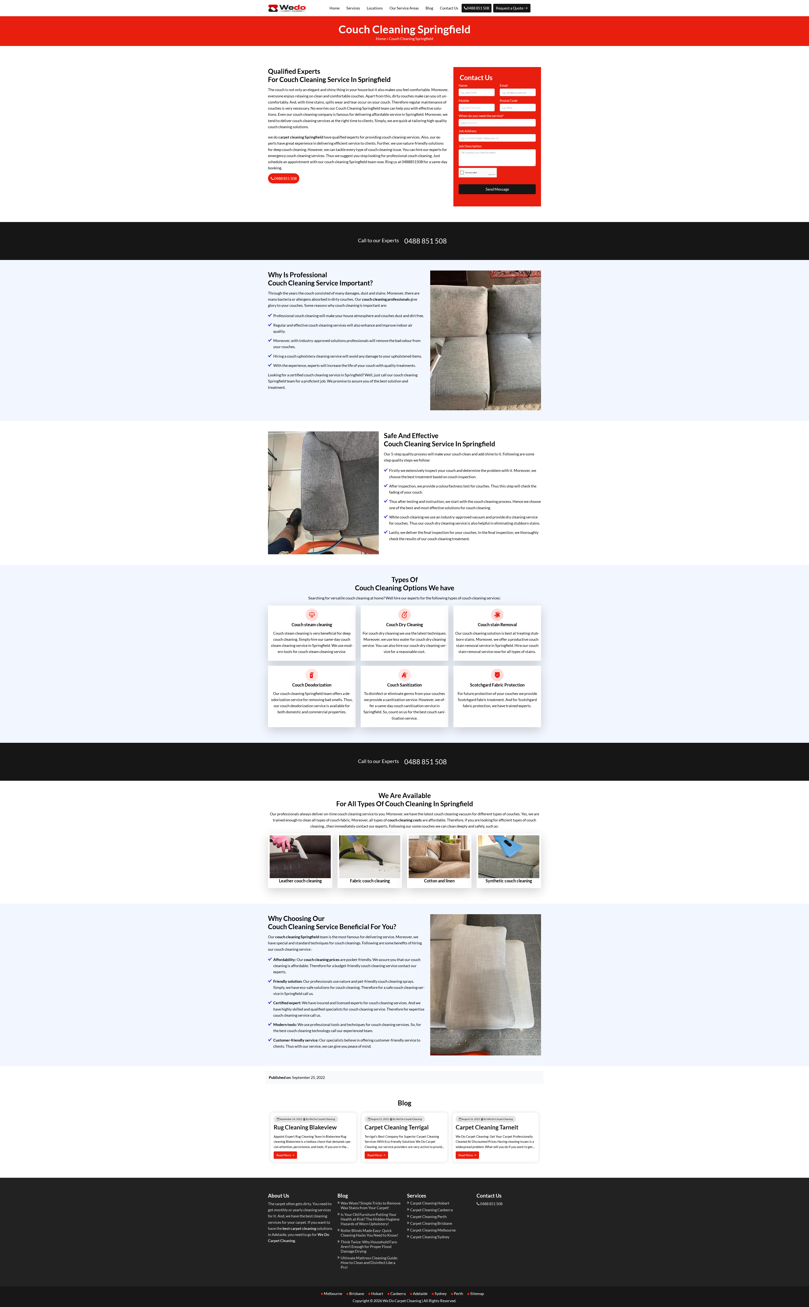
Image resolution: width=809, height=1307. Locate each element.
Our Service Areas (404, 8)
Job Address (468, 131)
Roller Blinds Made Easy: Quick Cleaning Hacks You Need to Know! (369, 1232)
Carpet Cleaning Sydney (429, 1236)
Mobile (464, 100)
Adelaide (420, 1293)
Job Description (470, 146)
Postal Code (508, 100)
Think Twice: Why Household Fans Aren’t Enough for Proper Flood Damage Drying (369, 1246)
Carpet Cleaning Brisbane (431, 1223)
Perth (458, 1293)
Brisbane (356, 1293)
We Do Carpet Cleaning (402, 1300)
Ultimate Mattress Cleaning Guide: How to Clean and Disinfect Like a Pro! (369, 1262)
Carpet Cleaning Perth (428, 1216)
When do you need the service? (481, 116)
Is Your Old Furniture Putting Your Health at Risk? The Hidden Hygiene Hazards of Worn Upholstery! (370, 1219)
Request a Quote (510, 8)
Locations (375, 8)
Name (463, 85)
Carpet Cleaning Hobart (429, 1203)
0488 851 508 (478, 8)
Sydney (441, 1293)
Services (353, 8)
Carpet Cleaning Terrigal (397, 1127)
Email (504, 85)
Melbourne (333, 1293)
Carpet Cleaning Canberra (431, 1209)
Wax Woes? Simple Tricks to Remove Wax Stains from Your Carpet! (370, 1205)
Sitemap (477, 1293)
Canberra (398, 1293)
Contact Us (449, 8)
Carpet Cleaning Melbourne (433, 1230)
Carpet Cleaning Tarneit (487, 1127)
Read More (283, 1155)
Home (334, 8)
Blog (429, 8)
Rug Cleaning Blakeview (305, 1127)
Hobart (377, 1293)
